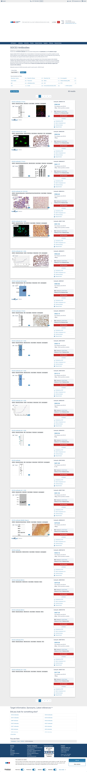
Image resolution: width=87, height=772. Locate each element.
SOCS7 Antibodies (48, 723)
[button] (51, 112)
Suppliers (46, 43)
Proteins (32, 43)
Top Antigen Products (14, 753)
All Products (13, 43)
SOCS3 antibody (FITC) (18, 640)
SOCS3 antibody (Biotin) (18, 580)
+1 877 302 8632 (35, 1)
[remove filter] (18, 72)
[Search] (58, 22)
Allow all (77, 760)
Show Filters (15, 91)
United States (64, 111)
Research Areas (58, 43)
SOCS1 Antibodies (15, 717)
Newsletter (12, 750)
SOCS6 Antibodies (48, 720)
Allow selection (77, 764)
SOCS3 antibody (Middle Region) (20, 520)
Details (64, 118)
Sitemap (12, 754)
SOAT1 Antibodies (15, 726)
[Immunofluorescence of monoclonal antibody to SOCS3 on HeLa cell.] (21, 140)
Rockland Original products (32, 753)
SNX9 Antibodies (14, 729)
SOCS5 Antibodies (48, 717)
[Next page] (49, 96)
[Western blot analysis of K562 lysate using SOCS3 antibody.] (21, 170)
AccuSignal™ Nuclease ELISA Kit (34, 750)
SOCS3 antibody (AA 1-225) (19, 131)
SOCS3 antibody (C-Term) (18, 101)
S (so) (18, 741)
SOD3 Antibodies (48, 729)
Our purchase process (31, 756)
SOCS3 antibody (16, 460)
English (4, 1)
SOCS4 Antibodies (48, 714)
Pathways (51, 43)
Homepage (13, 741)
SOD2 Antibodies (48, 726)
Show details (61, 769)
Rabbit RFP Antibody (31, 752)
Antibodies (20, 43)
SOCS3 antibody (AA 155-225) (19, 191)
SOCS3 (22, 741)
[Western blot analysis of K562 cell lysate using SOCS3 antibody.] (21, 111)
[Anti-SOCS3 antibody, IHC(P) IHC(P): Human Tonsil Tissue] (41, 529)
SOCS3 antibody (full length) (19, 281)
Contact (41, 1)
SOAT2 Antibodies (15, 723)
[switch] (34, 770)
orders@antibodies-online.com (70, 23)
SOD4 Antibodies (48, 732)
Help (11, 749)
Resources (12, 752)
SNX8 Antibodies (14, 732)
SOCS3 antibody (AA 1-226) (19, 251)
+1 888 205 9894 (66, 755)
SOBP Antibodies (14, 720)
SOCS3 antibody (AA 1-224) (19, 221)
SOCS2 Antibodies (15, 714)
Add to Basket (64, 115)
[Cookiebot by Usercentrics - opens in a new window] (7, 770)
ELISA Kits (26, 43)
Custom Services (38, 43)
